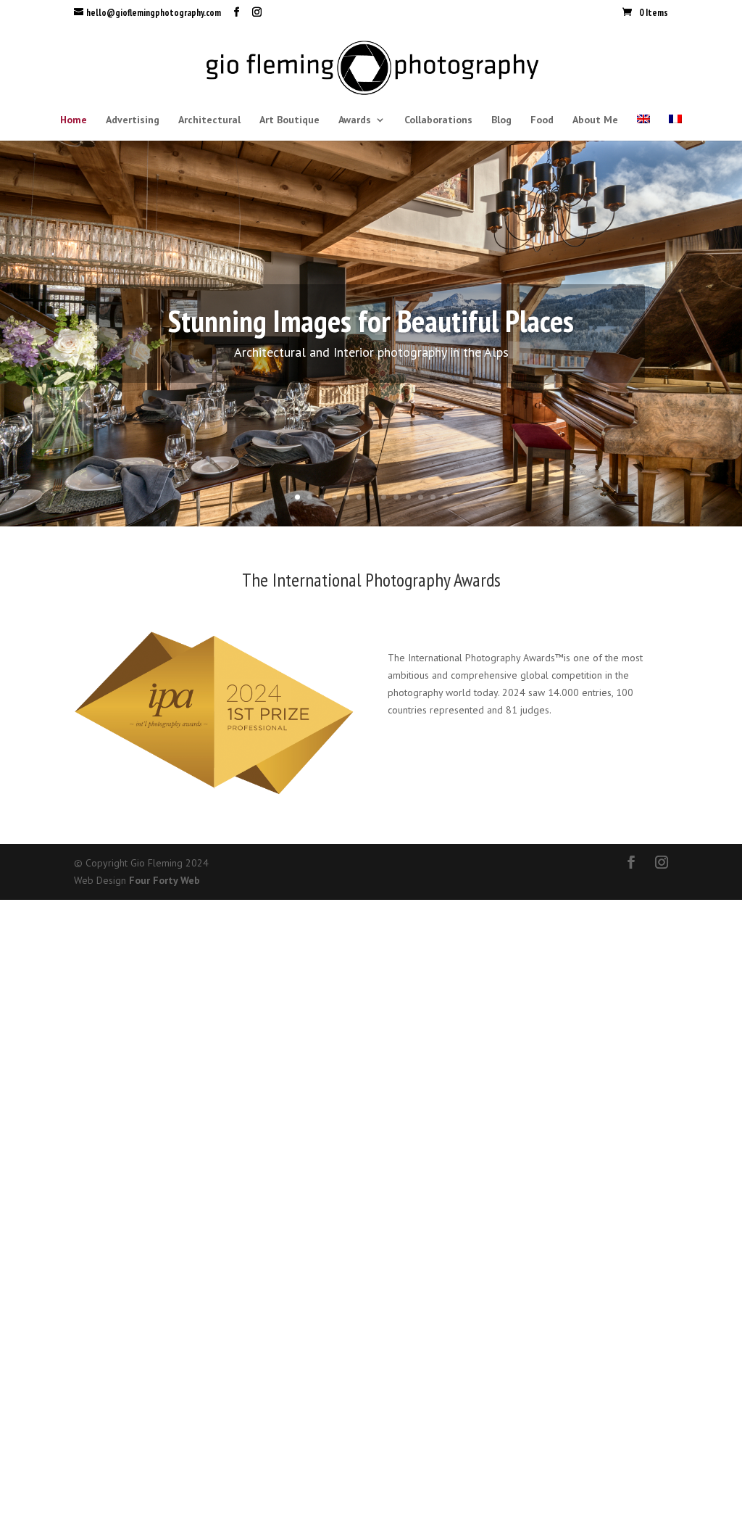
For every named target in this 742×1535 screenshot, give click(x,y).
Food (542, 120)
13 (445, 497)
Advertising (132, 120)
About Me (595, 120)
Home (73, 120)
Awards (354, 120)
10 (408, 497)
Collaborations (438, 120)
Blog (501, 120)
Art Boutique (289, 120)
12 (432, 497)
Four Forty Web (164, 880)
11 (420, 497)
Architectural (209, 120)
